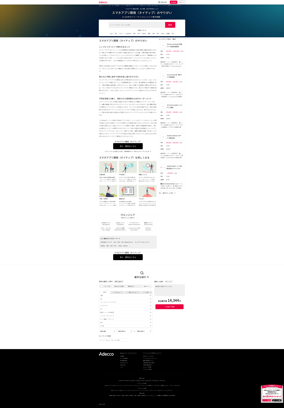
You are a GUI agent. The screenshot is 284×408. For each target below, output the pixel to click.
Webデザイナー (123, 390)
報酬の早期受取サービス (148, 360)
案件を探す (164, 2)
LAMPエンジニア (108, 385)
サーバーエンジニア (125, 385)
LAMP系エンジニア (106, 242)
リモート (121, 33)
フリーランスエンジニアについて (150, 358)
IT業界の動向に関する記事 (148, 362)
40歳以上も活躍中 (119, 286)
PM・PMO (177, 385)
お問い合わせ (123, 365)
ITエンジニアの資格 (147, 367)
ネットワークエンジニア (142, 242)
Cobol (162, 33)
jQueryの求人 (148, 380)
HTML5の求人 (155, 380)
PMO (153, 33)
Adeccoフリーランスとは (127, 151)
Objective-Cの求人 (140, 380)
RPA (173, 33)
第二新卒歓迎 (172, 395)
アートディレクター (144, 390)
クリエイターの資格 (147, 369)
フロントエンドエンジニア (132, 390)
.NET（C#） (113, 246)
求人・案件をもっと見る (166, 193)
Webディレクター (114, 390)
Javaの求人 (121, 380)
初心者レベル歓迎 (120, 395)
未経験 (168, 33)
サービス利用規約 (124, 358)
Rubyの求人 (133, 380)
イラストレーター (153, 390)
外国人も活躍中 (137, 395)
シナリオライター (169, 390)
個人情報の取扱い (124, 360)
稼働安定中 (131, 286)
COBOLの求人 (162, 380)
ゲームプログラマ (156, 385)
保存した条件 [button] (118, 281)
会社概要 (122, 356)
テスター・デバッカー (169, 385)
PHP (139, 33)
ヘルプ (121, 367)
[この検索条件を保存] (168, 281)
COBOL (103, 246)
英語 (149, 33)
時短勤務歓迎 (165, 395)
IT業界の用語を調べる (147, 365)
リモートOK (107, 286)
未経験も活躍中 (112, 395)
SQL (116, 33)
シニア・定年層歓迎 (157, 395)
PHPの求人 (127, 380)
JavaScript (128, 33)
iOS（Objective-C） (127, 242)
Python (144, 33)
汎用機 (162, 385)
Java (111, 33)
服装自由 (144, 395)
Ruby (120, 246)
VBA (158, 33)
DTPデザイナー (161, 390)
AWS (134, 33)
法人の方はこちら (124, 362)
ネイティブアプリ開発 (146, 385)
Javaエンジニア (116, 385)
